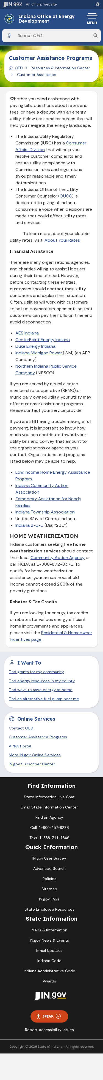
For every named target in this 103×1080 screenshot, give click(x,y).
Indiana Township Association (45, 512)
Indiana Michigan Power (38, 353)
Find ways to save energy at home (41, 689)
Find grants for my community (36, 671)
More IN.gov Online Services (35, 754)
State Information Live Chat (49, 796)
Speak (48, 1016)
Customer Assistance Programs (38, 736)
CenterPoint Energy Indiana (42, 340)
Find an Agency (49, 817)
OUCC (66, 196)
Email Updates (49, 950)
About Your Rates (62, 240)
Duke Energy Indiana (35, 346)
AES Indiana (27, 333)
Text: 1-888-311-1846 (49, 837)
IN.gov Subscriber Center (32, 764)
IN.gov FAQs (49, 899)
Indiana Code (49, 960)
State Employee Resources (49, 909)
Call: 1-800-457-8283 (49, 827)
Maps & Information (49, 930)
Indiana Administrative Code (49, 970)
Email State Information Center (49, 807)
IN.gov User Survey (49, 858)
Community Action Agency (57, 557)
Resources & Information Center (60, 67)
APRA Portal (20, 746)
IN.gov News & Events (49, 940)
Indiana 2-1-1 (29, 525)
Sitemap (49, 888)
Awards (49, 981)
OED (19, 67)
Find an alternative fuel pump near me (44, 698)
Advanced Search (49, 868)
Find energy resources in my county (42, 680)
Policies (49, 878)
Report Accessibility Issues (49, 1029)
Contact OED (21, 728)
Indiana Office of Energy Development (47, 19)
